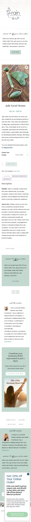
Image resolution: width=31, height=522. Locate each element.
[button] (26, 67)
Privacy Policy (12, 424)
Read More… (8, 341)
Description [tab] (7, 176)
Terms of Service (11, 420)
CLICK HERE (15, 52)
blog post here (8, 147)
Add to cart (11, 164)
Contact (21, 424)
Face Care (17, 171)
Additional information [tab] (19, 176)
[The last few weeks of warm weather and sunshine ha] (2, 505)
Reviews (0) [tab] (7, 179)
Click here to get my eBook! (15, 373)
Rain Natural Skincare (15, 13)
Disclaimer (22, 420)
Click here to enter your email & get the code (17, 514)
